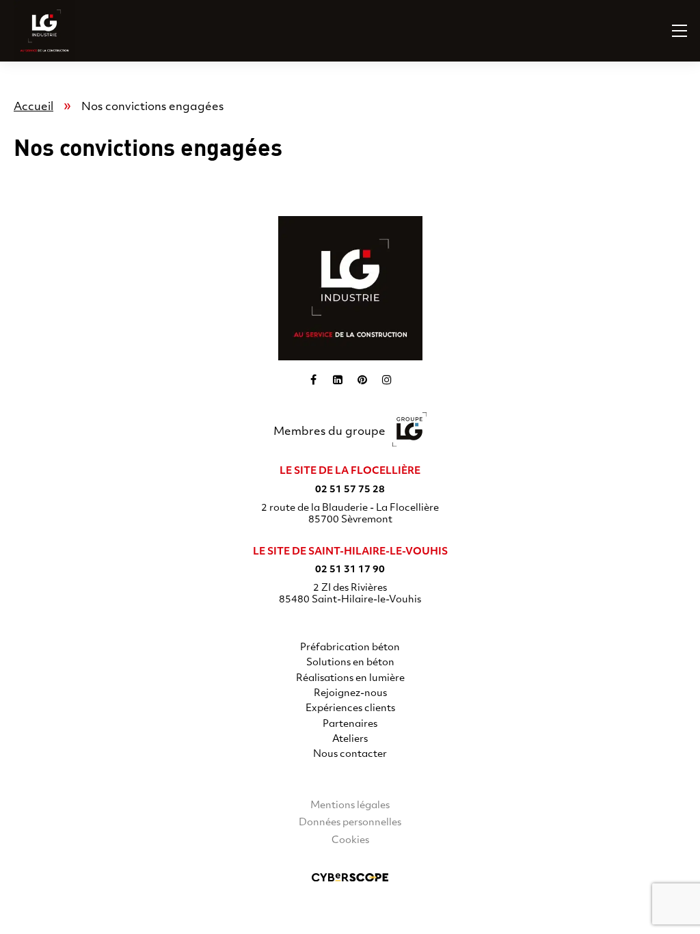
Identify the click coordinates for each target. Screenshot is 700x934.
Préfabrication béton (350, 648)
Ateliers (350, 739)
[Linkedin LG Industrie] (338, 379)
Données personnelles (350, 823)
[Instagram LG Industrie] (387, 379)
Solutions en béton (350, 663)
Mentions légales (350, 806)
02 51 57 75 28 (350, 490)
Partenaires (350, 724)
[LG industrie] (350, 288)
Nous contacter (350, 754)
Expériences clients (350, 709)
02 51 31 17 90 (350, 570)
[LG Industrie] (31, 31)
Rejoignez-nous (350, 694)
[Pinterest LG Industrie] (362, 379)
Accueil (33, 107)
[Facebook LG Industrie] (313, 379)
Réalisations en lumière (350, 678)
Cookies (350, 841)
